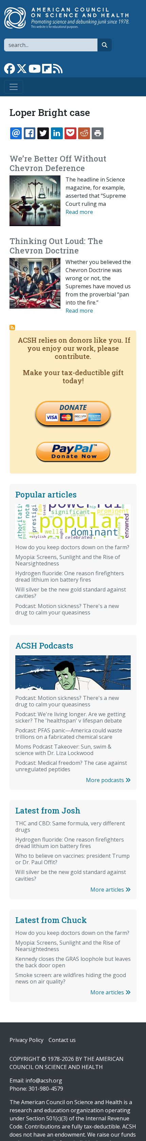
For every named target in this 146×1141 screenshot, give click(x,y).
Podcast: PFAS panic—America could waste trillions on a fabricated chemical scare (68, 734)
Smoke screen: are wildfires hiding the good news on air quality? (70, 978)
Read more (79, 212)
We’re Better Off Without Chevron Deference (58, 163)
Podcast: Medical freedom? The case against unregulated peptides (71, 766)
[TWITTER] (43, 133)
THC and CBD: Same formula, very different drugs (70, 826)
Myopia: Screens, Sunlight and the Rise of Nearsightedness (67, 560)
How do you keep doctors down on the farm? (72, 547)
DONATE (73, 407)
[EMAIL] (16, 133)
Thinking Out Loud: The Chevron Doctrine (56, 246)
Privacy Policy (26, 1040)
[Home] (70, 17)
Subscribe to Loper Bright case (12, 327)
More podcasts (105, 780)
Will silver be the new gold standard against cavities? (70, 593)
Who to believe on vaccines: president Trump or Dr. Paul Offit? (72, 859)
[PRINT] (97, 133)
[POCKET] (70, 133)
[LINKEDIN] (56, 133)
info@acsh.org (43, 1080)
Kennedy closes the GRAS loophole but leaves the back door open (73, 962)
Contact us (62, 1040)
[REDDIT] (84, 133)
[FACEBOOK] (29, 133)
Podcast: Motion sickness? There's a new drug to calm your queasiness (67, 609)
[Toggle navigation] (13, 87)
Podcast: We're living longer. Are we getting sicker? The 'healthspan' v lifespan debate (70, 717)
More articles (107, 889)
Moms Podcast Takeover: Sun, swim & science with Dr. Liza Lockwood (63, 750)
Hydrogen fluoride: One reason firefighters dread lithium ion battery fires (69, 576)
